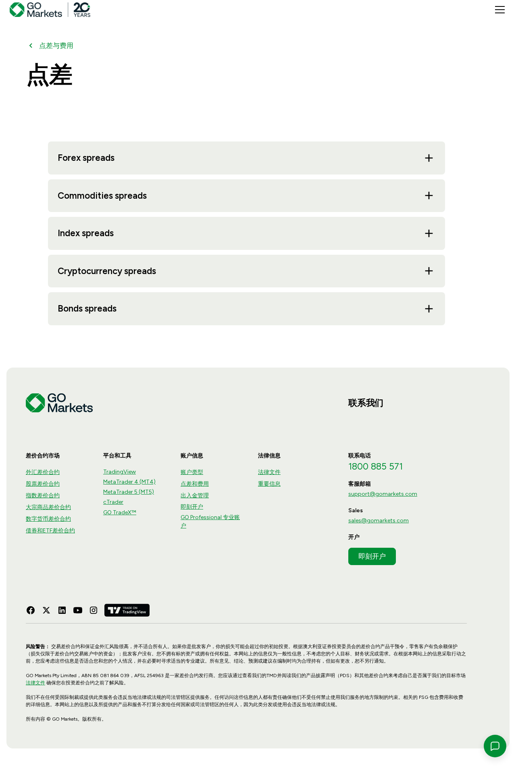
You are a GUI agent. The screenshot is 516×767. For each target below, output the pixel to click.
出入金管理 (195, 495)
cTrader (113, 502)
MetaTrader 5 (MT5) (128, 491)
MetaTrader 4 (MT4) (129, 481)
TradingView (119, 471)
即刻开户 (192, 506)
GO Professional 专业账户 (210, 521)
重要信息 (269, 483)
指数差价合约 (43, 495)
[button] (498, 9)
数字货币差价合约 (48, 518)
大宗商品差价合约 (48, 507)
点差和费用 (195, 483)
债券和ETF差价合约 (50, 530)
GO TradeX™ (119, 512)
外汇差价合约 (43, 472)
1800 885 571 (375, 466)
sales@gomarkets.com (378, 520)
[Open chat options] (495, 746)
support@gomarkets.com (382, 494)
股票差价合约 (43, 483)
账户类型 (192, 472)
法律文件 (269, 472)
